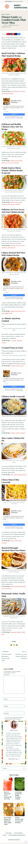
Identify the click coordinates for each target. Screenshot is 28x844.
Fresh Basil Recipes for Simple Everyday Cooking (18, 795)
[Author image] (2, 25)
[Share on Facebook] (11, 34)
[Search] (24, 768)
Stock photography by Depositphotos (17, 835)
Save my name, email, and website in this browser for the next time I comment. (14, 719)
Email (6, 706)
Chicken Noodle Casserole (17, 433)
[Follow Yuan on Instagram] (14, 645)
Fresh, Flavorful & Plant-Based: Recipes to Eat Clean (7, 656)
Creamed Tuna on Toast (17, 365)
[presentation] (8, 784)
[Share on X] (16, 34)
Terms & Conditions (18, 833)
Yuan (6, 25)
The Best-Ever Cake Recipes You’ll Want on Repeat (20, 655)
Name (6, 699)
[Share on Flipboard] (13, 34)
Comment (7, 674)
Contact (4, 835)
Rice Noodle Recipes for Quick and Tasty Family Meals (7, 821)
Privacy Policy (8, 833)
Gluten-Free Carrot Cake (18, 1)
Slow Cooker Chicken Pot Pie (18, 474)
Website (6, 713)
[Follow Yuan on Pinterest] (17, 645)
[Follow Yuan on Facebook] (11, 645)
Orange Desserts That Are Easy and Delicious (19, 820)
